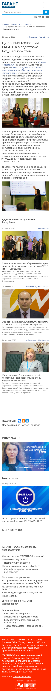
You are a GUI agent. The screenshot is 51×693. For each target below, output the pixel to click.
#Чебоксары (43, 228)
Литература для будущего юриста (21, 617)
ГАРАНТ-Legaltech (20, 67)
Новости (16, 24)
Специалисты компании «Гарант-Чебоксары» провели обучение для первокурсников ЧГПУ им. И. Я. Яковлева (25, 266)
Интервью (9, 438)
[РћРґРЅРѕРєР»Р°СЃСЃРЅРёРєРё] (23, 421)
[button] (5, 196)
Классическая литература (17, 613)
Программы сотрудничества (16, 577)
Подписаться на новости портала (21, 425)
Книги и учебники (10, 610)
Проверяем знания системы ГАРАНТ (21, 566)
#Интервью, (31, 287)
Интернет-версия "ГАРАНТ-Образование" (23, 556)
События (27, 24)
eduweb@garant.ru (22, 676)
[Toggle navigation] (46, 5)
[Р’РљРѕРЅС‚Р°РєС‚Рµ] (19, 421)
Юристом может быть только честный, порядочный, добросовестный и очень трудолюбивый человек (21, 378)
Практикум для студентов (17, 563)
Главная (5, 24)
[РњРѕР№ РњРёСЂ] (27, 421)
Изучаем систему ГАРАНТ (15, 559)
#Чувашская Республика (38, 37)
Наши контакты (10, 596)
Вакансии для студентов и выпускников (22, 593)
